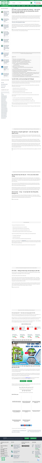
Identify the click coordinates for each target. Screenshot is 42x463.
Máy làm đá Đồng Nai (4, 116)
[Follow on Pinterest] (28, 446)
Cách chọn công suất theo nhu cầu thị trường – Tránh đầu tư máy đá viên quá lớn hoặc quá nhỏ (6, 13)
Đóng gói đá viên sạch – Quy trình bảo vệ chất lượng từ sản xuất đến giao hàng (6, 61)
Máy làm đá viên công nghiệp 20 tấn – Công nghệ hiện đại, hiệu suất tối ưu (38, 335)
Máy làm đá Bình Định (4, 97)
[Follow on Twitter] (31, 0)
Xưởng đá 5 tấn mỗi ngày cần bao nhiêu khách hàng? (6, 20)
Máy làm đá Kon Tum (3, 104)
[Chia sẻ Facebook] (21, 425)
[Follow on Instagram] (24, 446)
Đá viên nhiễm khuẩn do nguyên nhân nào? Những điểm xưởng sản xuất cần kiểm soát (6, 33)
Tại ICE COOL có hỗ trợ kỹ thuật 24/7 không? (19, 59)
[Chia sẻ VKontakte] (26, 425)
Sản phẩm (23, 5)
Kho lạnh (2, 82)
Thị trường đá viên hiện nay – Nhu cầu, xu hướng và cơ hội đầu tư (6, 68)
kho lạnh (2, 94)
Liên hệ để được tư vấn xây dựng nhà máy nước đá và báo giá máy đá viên (23, 67)
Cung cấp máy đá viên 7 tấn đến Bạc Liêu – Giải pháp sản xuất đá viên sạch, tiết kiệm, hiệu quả (26, 73)
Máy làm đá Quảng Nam (4, 109)
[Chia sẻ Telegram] (31, 425)
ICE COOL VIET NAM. (21, 461)
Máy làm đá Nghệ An (3, 105)
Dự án (28, 5)
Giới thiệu (18, 5)
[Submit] (31, 3)
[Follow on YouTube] (33, 0)
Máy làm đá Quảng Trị (4, 112)
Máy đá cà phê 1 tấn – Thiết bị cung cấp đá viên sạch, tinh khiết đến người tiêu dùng (15, 335)
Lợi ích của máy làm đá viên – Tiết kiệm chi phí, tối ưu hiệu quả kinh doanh (23, 74)
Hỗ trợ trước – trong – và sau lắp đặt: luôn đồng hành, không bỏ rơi (22, 62)
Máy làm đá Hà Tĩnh (3, 101)
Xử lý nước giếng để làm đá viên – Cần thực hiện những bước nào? (6, 40)
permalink (24, 428)
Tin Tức (13, 8)
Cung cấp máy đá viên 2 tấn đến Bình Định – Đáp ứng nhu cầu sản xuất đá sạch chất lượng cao (26, 76)
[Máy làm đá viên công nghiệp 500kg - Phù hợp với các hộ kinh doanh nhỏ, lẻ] (22, 329)
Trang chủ (13, 5)
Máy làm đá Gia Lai (3, 98)
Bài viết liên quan (16, 68)
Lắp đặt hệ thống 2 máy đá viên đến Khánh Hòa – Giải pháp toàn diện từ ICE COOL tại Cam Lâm (26, 72)
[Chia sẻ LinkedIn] (28, 425)
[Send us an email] (32, 0)
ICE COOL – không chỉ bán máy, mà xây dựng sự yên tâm (20, 63)
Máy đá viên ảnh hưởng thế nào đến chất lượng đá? (20, 71)
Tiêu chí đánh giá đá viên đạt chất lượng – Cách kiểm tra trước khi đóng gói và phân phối (6, 47)
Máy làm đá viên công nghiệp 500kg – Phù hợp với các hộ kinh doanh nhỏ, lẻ (22, 335)
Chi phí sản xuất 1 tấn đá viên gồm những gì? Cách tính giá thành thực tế (6, 54)
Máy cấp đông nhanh (4, 84)
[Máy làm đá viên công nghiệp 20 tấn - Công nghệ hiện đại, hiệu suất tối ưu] (38, 329)
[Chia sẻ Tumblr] (29, 425)
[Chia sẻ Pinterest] (24, 425)
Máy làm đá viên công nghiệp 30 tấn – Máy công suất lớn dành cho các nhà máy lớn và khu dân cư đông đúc (30, 335)
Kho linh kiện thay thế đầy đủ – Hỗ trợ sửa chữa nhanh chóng (21, 61)
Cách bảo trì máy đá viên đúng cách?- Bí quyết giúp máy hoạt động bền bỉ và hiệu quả (24, 70)
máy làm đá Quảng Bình (4, 108)
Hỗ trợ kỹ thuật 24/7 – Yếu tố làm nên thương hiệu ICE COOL (21, 64)
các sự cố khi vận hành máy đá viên (5, 93)
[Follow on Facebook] (22, 446)
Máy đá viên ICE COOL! (17, 65)
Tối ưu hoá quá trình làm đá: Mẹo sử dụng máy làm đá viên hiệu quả (22, 69)
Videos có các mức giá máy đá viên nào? (18, 66)
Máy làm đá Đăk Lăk (3, 115)
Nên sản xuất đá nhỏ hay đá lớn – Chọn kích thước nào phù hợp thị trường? (6, 26)
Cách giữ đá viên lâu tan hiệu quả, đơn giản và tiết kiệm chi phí (6, 74)
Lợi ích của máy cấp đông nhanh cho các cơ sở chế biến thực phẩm (22, 75)
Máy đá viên (3, 87)
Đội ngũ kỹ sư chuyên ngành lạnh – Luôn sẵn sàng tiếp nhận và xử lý (22, 60)
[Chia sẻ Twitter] (23, 425)
